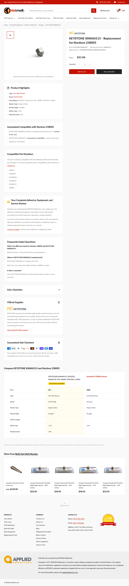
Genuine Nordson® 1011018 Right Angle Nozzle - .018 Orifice (113, 485)
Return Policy (41, 535)
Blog (37, 528)
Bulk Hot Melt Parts (31, 25)
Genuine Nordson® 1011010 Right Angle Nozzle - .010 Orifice (64, 485)
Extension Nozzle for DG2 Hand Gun (15, 484)
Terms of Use (40, 545)
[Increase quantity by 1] (90, 64)
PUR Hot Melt (58, 18)
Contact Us (121, 2)
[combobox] (59, 10)
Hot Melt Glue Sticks (25, 18)
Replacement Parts (100, 18)
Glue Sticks (8, 519)
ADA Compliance (42, 541)
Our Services (40, 525)
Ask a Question (109, 72)
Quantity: (72, 64)
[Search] (93, 10)
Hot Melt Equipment (16, 25)
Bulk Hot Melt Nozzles (26, 454)
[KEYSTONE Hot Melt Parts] (95, 33)
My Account (105, 10)
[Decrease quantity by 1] (79, 64)
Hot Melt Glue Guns (43, 18)
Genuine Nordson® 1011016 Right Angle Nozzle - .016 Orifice (88, 485)
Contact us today (13, 229)
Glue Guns (7, 522)
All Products (8, 18)
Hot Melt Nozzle (19, 93)
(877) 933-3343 (103, 2)
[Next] (125, 476)
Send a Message (78, 523)
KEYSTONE (18, 97)
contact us (11, 166)
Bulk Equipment (85, 18)
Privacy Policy (41, 538)
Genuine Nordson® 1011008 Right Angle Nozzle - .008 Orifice (40, 485)
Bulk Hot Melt (71, 18)
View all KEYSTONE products (17, 330)
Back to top (64, 505)
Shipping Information (43, 532)
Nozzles (41, 25)
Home (6, 25)
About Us (39, 522)
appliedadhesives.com (70, 572)
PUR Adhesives (9, 525)
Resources (113, 18)
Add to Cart (82, 72)
